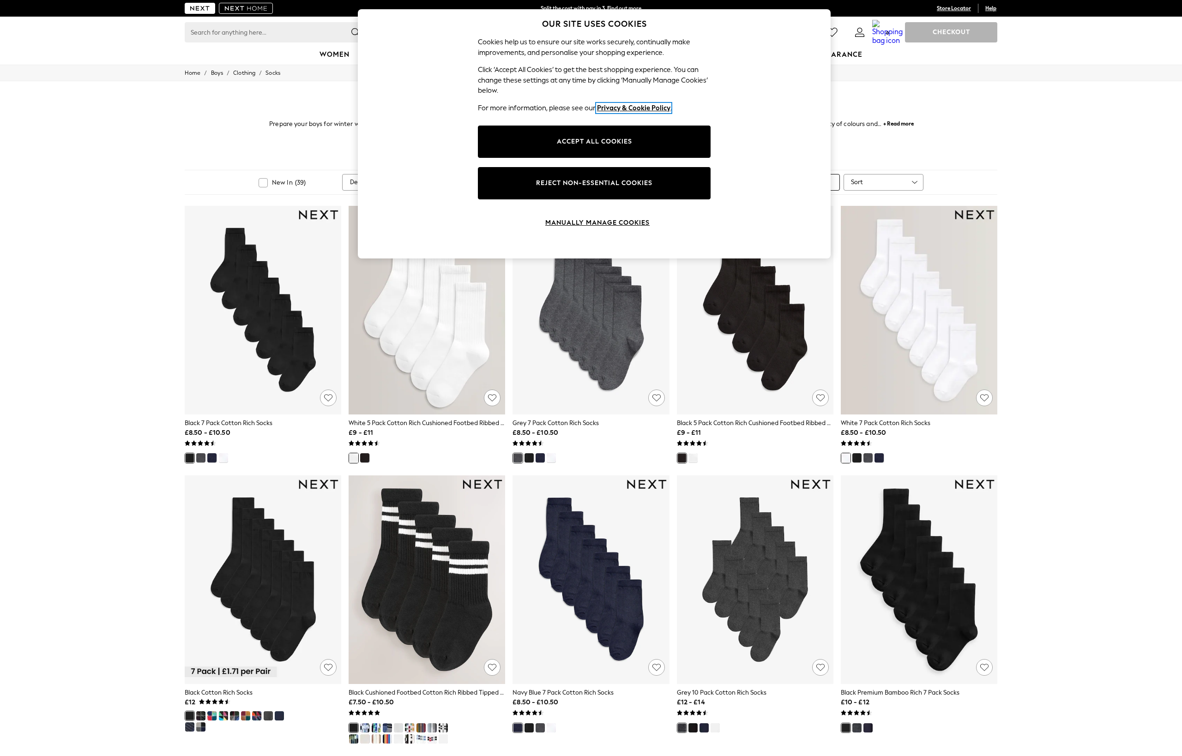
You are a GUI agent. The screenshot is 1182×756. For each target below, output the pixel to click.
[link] (860, 32)
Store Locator (954, 8)
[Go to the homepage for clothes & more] (200, 8)
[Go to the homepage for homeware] (246, 8)
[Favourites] (832, 32)
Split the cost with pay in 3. (591, 8)
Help (990, 8)
